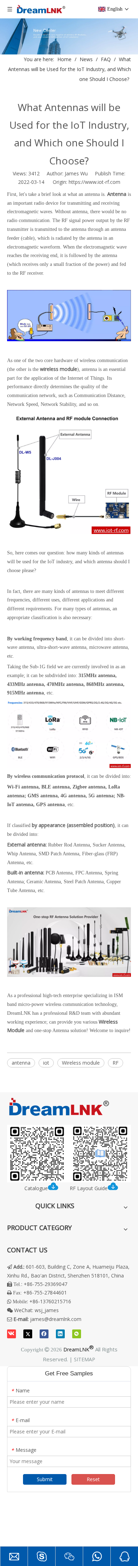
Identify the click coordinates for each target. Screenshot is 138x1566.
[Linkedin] (60, 1334)
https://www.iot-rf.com (94, 182)
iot (46, 1062)
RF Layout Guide (89, 1188)
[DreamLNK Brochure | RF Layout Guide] (69, 1153)
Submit (45, 1479)
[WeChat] (76, 1334)
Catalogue (36, 1188)
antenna (21, 1062)
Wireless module (81, 1062)
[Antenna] (69, 975)
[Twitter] (27, 1334)
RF (116, 1062)
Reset (93, 1479)
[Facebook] (44, 1334)
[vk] (11, 1334)
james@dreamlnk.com (55, 1319)
